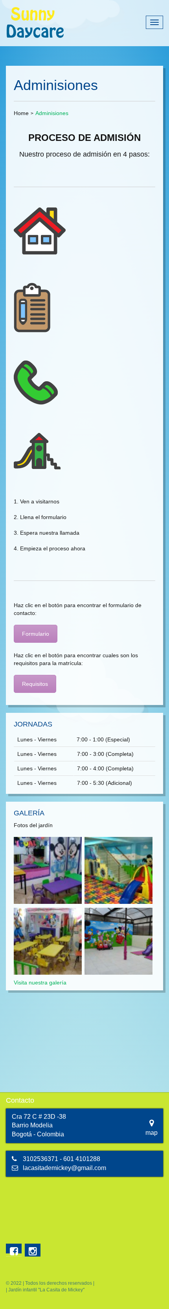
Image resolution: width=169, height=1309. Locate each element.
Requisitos (35, 684)
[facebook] (14, 1248)
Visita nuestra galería (40, 982)
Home (21, 113)
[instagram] (32, 1250)
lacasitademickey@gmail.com (64, 1168)
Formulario (35, 634)
